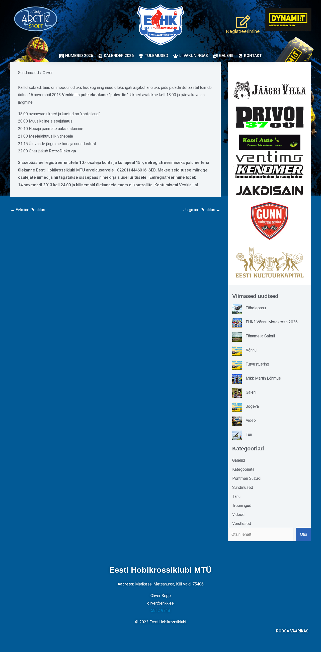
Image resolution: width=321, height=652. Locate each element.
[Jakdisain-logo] (269, 191)
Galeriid (238, 460)
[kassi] (269, 142)
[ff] (269, 165)
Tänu (236, 497)
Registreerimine (243, 31)
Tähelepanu (256, 308)
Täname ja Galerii (260, 336)
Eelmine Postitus (28, 210)
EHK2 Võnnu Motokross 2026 (272, 322)
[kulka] (269, 262)
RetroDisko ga (62, 151)
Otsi (303, 534)
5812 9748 (160, 611)
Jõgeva (252, 406)
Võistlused (241, 524)
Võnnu (251, 350)
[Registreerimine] (243, 21)
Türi (249, 435)
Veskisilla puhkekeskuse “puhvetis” (95, 95)
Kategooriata (243, 469)
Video (251, 421)
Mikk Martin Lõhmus (263, 378)
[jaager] (269, 90)
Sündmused (28, 73)
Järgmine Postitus (201, 210)
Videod (238, 515)
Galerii (251, 392)
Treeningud (241, 506)
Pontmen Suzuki (246, 479)
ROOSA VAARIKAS (292, 631)
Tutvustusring (257, 364)
